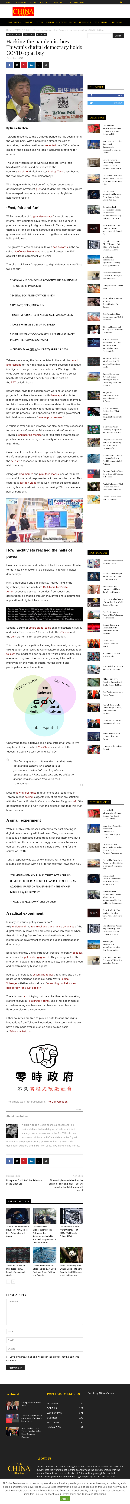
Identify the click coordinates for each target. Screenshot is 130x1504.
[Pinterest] (24, 65)
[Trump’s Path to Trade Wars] (12, 1405)
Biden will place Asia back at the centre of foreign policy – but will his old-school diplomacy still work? (66, 1185)
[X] (17, 65)
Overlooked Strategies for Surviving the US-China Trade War (112, 576)
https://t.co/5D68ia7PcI (34, 334)
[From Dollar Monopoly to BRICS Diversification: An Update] (94, 301)
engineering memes (30, 434)
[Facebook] (9, 65)
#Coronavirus (52, 280)
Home (9, 2)
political (77, 952)
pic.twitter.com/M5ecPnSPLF (29, 339)
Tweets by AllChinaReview (101, 1393)
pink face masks (49, 474)
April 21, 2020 (59, 349)
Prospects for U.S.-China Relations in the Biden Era (24, 1182)
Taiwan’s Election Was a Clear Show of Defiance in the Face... (113, 474)
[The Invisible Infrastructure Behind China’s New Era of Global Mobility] (94, 128)
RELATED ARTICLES (18, 1201)
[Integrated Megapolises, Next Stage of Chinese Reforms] (94, 395)
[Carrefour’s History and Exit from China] (94, 563)
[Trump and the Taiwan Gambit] (94, 749)
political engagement (36, 957)
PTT (13, 382)
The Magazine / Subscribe (25, 2)
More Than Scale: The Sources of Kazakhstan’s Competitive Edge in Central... (112, 147)
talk (25, 996)
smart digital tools (40, 627)
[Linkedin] (31, 65)
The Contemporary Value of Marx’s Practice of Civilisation (113, 615)
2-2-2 (15, 461)
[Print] (46, 65)
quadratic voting (39, 1000)
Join (13, 636)
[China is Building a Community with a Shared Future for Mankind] (94, 627)
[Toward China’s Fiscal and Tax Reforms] (94, 499)
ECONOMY (28, 22)
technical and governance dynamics (52, 926)
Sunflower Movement (27, 251)
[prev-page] (8, 1282)
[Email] (39, 65)
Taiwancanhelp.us (20, 1031)
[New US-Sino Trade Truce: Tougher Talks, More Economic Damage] (94, 707)
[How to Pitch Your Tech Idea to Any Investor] (94, 669)
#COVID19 (21, 285)
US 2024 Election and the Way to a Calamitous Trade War (113, 329)
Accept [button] (65, 1498)
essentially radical (43, 974)
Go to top (79, 1110)
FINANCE (72, 22)
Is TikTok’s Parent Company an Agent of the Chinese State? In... (113, 429)
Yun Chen (43, 747)
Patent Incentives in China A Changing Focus (111, 736)
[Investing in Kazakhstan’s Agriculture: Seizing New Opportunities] (94, 259)
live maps (56, 395)
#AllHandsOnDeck (60, 314)
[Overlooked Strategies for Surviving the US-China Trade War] (94, 576)
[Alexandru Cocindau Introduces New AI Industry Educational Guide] (18, 1255)
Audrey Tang (55, 171)
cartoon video (28, 482)
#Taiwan (18, 280)
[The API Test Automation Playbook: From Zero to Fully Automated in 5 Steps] (18, 1216)
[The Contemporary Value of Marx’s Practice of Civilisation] (94, 615)
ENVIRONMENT (85, 22)
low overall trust (26, 792)
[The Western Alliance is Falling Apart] (94, 694)
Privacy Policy (58, 2)
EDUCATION (117, 22)
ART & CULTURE (100, 22)
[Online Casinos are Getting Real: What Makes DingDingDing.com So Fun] (94, 411)
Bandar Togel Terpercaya (80, 1476)
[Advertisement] (82, 11)
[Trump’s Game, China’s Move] (94, 288)
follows (10, 653)
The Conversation (57, 1101)
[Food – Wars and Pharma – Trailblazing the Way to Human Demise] (94, 589)
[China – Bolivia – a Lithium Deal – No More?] (94, 643)
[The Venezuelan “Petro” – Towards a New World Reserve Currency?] (94, 602)
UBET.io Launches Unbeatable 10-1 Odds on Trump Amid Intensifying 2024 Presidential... (112, 345)
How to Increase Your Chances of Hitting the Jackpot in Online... (112, 275)
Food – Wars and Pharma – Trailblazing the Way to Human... (112, 589)
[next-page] (13, 1282)
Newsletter (44, 2)
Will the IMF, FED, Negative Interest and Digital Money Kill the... (113, 682)
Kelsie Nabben (19, 128)
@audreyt (28, 892)
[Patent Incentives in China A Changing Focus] (94, 736)
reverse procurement (50, 417)
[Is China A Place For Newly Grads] (94, 656)
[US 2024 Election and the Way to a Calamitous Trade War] (94, 329)
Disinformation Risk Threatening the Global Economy (113, 317)
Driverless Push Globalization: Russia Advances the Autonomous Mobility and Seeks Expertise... (112, 213)
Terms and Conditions (76, 2)
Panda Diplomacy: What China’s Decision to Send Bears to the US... (113, 487)
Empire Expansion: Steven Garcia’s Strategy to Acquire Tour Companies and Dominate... (112, 380)
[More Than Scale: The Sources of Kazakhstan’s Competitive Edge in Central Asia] (94, 144)
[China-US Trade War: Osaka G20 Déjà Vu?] (94, 723)
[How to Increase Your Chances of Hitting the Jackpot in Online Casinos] (94, 275)
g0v (38, 188)
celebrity (23, 171)
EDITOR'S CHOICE (22, 30)
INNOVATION (61, 22)
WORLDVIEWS (13, 22)
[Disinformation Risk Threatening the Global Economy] (94, 316)
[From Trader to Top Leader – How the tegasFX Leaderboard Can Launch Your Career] (94, 228)
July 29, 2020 (48, 901)
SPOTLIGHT (41, 34)
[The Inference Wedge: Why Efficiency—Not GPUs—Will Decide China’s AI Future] (71, 1216)
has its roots (60, 247)
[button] (121, 2)
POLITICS (39, 22)
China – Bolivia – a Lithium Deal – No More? (110, 643)
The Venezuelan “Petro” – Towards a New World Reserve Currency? (113, 602)
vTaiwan (64, 632)
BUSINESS (50, 22)
